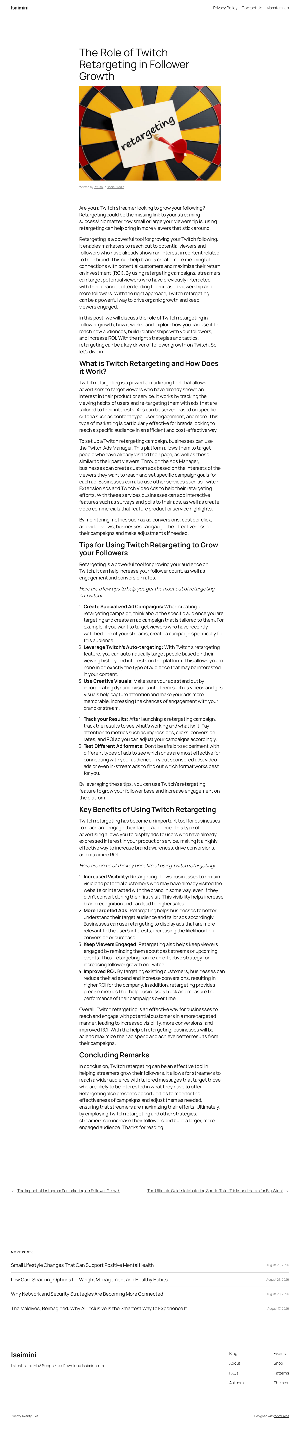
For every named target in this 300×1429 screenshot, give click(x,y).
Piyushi (98, 187)
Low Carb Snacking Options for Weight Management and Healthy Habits (89, 1279)
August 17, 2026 (278, 1308)
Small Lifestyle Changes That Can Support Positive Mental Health (82, 1265)
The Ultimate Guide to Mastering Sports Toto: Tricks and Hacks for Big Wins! (215, 1190)
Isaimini (19, 7)
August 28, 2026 (277, 1265)
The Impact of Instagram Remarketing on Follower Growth (68, 1190)
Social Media (115, 187)
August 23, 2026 (277, 1279)
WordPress (281, 1416)
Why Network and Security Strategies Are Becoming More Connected (87, 1294)
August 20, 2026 (277, 1294)
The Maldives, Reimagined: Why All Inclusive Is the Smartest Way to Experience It (99, 1308)
